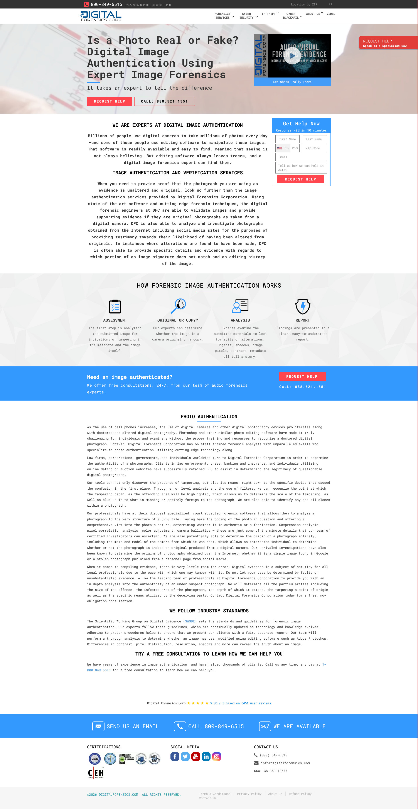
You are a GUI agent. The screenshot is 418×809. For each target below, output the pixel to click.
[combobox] (283, 148)
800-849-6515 (106, 4)
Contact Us (207, 798)
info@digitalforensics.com (285, 763)
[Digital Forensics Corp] (100, 15)
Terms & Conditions (214, 794)
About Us (275, 794)
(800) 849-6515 (273, 755)
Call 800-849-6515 (216, 726)
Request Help (300, 179)
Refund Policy (300, 794)
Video (331, 14)
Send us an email (133, 726)
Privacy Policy (249, 794)
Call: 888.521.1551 (164, 101)
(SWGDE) (190, 621)
